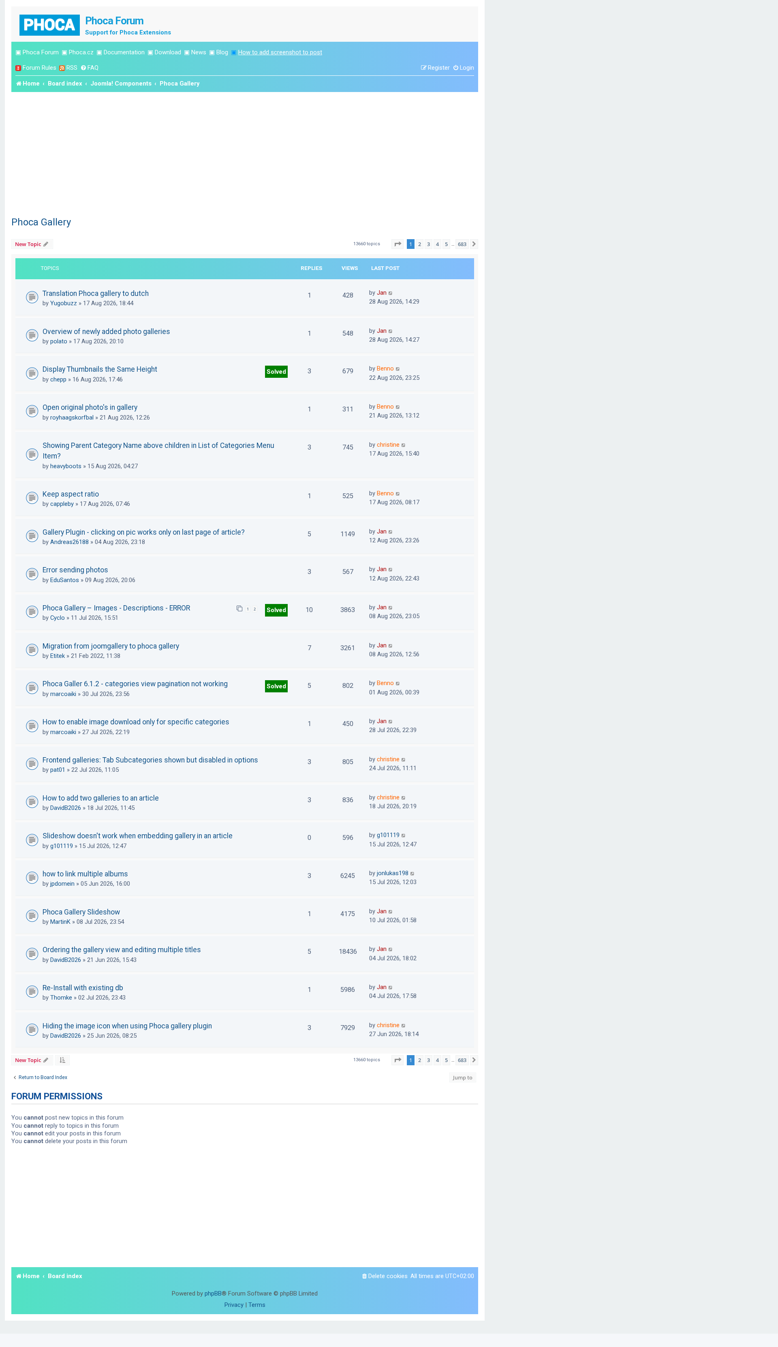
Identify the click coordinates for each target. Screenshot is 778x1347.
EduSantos (64, 580)
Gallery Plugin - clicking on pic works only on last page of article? (144, 532)
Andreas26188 (69, 542)
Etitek (57, 656)
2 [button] (419, 244)
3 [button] (428, 244)
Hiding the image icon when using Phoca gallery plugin (127, 1026)
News (198, 52)
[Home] (50, 24)
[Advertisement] (244, 153)
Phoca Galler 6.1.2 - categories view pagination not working (135, 684)
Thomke (61, 997)
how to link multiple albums (85, 874)
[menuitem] (89, 68)
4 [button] (437, 244)
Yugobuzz (63, 303)
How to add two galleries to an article (101, 798)
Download (168, 52)
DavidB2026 (65, 808)
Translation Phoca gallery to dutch (96, 293)
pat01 (57, 769)
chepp (58, 379)
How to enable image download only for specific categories (136, 722)
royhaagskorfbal (72, 417)
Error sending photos (75, 570)
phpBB (213, 1293)
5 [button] (446, 244)
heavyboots (65, 466)
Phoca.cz (81, 52)
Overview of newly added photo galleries (106, 332)
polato (58, 341)
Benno (385, 368)
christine (388, 444)
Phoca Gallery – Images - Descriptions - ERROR (116, 608)
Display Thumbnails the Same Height (100, 369)
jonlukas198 (392, 873)
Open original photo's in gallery (90, 407)
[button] (397, 244)
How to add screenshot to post (280, 52)
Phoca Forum (41, 52)
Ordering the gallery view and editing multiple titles (122, 950)
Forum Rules (39, 67)
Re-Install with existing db (83, 988)
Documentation (124, 52)
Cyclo (57, 617)
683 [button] (462, 244)
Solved (276, 371)
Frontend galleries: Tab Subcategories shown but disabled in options (150, 760)
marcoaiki (63, 694)
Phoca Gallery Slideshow (81, 912)
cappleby (62, 504)
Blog (222, 52)
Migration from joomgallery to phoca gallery (111, 646)
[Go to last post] (390, 292)
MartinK (60, 921)
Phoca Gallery (41, 222)
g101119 (61, 846)
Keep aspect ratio (71, 494)
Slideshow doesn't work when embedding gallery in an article (138, 836)
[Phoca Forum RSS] (62, 68)
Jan (382, 292)
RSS (71, 67)
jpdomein (62, 883)
